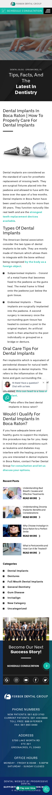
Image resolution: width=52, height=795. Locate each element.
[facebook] (35, 680)
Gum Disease (16, 592)
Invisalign (14, 597)
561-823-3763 (36, 714)
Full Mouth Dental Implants (25, 581)
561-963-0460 (29, 725)
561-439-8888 (39, 718)
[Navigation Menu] (47, 11)
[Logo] (26, 4)
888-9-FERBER (33, 721)
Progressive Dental (34, 782)
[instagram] (16, 680)
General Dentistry (19, 587)
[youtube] (26, 680)
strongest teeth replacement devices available (22, 216)
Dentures (13, 576)
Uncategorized (17, 608)
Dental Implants (18, 570)
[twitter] (45, 680)
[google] (6, 680)
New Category (17, 603)
